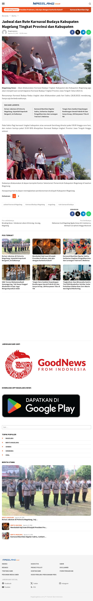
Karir (62, 564)
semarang (9, 451)
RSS (34, 587)
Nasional (19, 525)
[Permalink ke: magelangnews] (4, 32)
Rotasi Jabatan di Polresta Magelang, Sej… (20, 520)
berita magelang (12, 443)
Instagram (65, 583)
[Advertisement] (46, 311)
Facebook (8, 583)
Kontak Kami (36, 571)
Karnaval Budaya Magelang (35, 204)
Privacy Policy (36, 567)
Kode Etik (35, 564)
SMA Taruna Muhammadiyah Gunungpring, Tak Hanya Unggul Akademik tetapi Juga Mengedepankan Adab (14, 285)
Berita (4, 517)
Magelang (10, 517)
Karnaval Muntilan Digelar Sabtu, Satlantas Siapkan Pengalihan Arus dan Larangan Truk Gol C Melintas (77, 258)
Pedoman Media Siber (10, 575)
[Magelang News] (46, 3)
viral (8, 455)
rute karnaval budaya (66, 204)
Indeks (4, 564)
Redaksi (5, 567)
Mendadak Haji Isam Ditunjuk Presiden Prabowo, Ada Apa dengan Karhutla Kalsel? (43, 258)
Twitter (35, 583)
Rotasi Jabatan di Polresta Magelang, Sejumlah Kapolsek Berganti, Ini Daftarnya (15, 111)
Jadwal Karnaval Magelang (12, 204)
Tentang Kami (7, 571)
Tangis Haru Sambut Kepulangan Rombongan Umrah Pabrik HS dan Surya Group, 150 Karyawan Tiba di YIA (46, 285)
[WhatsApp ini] (88, 32)
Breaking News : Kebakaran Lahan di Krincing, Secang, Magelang (21, 223)
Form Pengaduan (66, 571)
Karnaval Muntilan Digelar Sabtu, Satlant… (28, 537)
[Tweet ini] (77, 32)
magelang (51, 204)
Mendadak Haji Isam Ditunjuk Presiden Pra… (28, 527)
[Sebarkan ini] (72, 32)
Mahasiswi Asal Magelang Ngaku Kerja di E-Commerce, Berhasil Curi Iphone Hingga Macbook (71, 223)
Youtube (7, 587)
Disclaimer (64, 567)
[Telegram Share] (83, 32)
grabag (8, 447)
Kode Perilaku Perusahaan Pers (43, 575)
